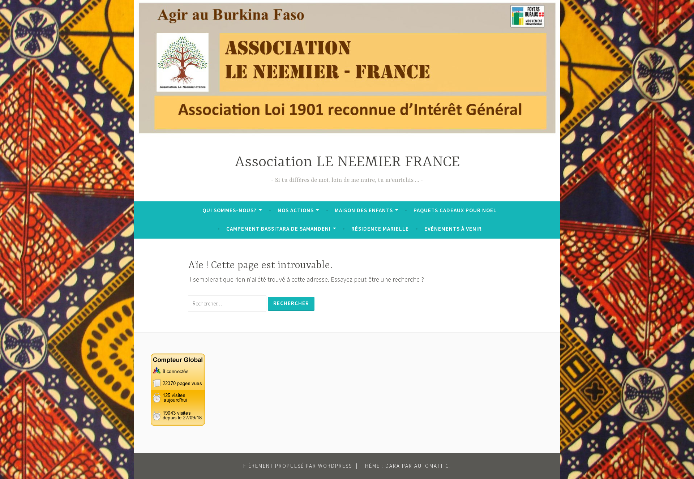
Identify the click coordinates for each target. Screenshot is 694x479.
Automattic (431, 465)
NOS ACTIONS (296, 210)
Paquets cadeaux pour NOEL (455, 210)
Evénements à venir (453, 228)
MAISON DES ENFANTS (364, 210)
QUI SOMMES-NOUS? (229, 210)
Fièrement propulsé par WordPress (297, 465)
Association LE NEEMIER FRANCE (347, 162)
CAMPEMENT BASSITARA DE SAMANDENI (278, 228)
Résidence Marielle (380, 228)
